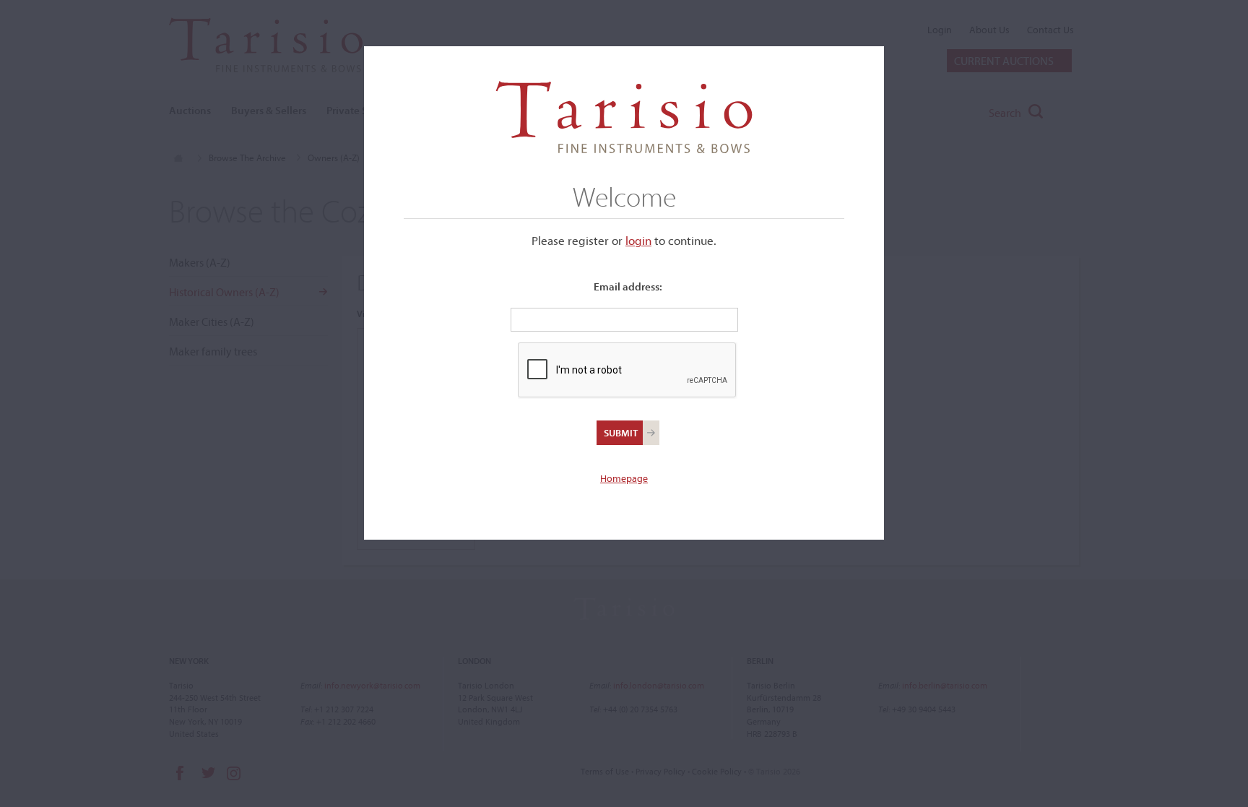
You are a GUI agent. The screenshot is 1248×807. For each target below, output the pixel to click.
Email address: (628, 286)
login (638, 240)
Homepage (624, 478)
